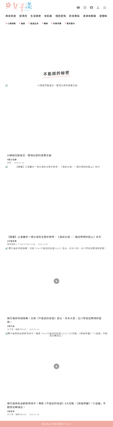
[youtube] (78, 7)
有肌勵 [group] (48, 16)
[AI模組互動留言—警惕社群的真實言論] (56, 118)
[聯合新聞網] (8, 6)
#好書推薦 (12, 241)
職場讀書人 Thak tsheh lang (21, 244)
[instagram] (85, 7)
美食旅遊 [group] (11, 16)
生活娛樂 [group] (35, 16)
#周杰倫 (11, 326)
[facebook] (91, 7)
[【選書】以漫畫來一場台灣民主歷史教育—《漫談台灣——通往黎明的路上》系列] (56, 200)
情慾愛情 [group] (60, 16)
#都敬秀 (11, 411)
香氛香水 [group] (71, 23)
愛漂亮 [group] (23, 16)
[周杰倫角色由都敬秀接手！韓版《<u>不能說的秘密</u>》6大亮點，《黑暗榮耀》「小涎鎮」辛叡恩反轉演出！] (56, 366)
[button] (104, 7)
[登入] (98, 7)
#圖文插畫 (12, 159)
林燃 (9, 162)
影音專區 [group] (74, 16)
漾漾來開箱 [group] (89, 16)
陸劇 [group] (23, 23)
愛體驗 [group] (103, 16)
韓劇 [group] (46, 23)
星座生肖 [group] (34, 23)
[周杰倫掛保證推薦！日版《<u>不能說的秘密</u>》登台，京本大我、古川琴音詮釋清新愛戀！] (56, 281)
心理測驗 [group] (11, 23)
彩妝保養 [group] (57, 23)
